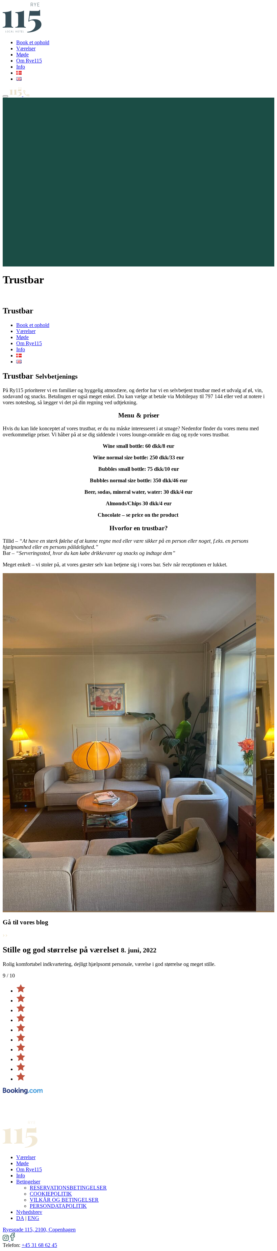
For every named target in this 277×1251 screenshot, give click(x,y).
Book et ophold (32, 42)
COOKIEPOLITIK (51, 1194)
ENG (33, 1218)
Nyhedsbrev (29, 1212)
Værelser (25, 48)
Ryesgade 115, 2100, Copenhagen (39, 1229)
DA (20, 1218)
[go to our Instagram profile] (6, 1239)
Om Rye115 (29, 60)
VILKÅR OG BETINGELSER (64, 1200)
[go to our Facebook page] (12, 1239)
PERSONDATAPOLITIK (58, 1206)
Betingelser (28, 1181)
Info (20, 67)
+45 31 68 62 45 (39, 1245)
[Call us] (26, 94)
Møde (22, 54)
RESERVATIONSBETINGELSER (68, 1188)
